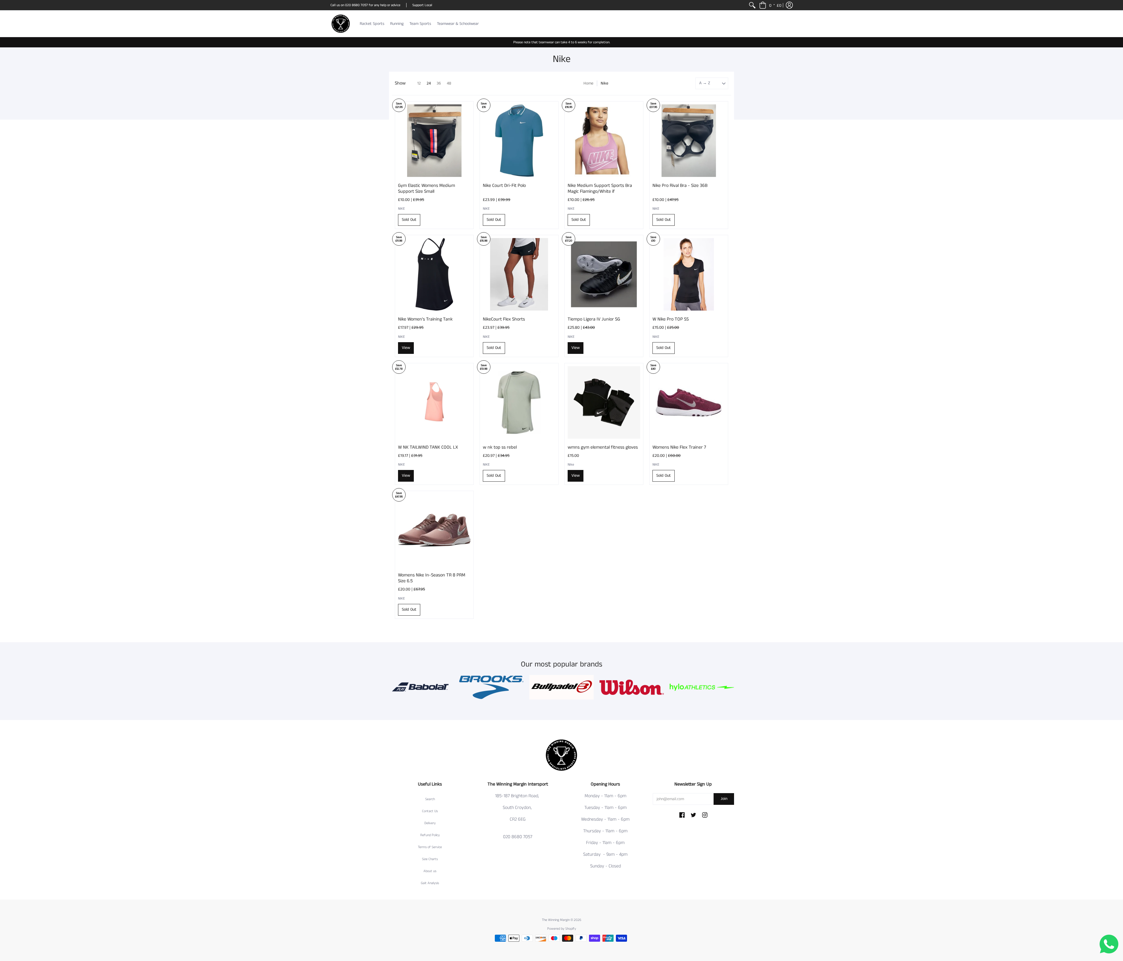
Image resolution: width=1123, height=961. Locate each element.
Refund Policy (430, 835)
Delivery (430, 823)
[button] (770, 5)
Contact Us (430, 811)
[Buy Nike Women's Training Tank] (434, 274)
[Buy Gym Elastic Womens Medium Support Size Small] (434, 140)
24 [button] (429, 83)
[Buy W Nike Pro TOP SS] (688, 274)
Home (588, 83)
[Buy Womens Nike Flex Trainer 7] (688, 402)
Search (430, 799)
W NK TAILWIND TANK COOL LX (428, 447)
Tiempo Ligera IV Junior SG (594, 319)
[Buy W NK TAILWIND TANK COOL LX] (434, 402)
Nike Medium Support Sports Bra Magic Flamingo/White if (600, 188)
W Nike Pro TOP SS (670, 319)
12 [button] (419, 83)
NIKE (401, 208)
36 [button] (439, 83)
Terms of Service (430, 847)
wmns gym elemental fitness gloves (603, 447)
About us (429, 871)
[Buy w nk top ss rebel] (519, 402)
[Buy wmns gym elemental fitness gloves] (604, 402)
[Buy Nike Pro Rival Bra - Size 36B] (688, 140)
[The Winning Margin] (340, 24)
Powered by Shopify (561, 928)
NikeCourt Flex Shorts (504, 319)
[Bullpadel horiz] (561, 687)
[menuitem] (752, 5)
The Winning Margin (556, 919)
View (406, 348)
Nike (571, 464)
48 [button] (449, 83)
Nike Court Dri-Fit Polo (504, 185)
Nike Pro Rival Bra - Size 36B (679, 185)
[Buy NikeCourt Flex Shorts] (519, 274)
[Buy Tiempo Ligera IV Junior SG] (604, 274)
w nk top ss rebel (500, 447)
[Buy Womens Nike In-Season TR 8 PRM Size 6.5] (434, 530)
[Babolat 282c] (421, 687)
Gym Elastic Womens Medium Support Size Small (426, 188)
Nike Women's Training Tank (425, 319)
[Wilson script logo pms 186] (632, 687)
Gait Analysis (430, 883)
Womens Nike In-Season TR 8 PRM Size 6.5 (431, 578)
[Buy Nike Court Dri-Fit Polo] (519, 140)
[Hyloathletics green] (702, 687)
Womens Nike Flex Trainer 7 (679, 447)
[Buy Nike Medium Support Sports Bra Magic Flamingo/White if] (604, 140)
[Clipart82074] (491, 687)
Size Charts (430, 859)
